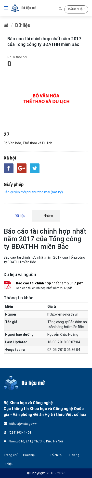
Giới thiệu (30, 455)
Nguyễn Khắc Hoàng (62, 334)
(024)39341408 (20, 432)
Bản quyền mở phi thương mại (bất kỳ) (33, 192)
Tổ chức (56, 455)
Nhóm (48, 215)
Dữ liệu (22, 25)
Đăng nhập (76, 9)
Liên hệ (74, 455)
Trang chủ (11, 455)
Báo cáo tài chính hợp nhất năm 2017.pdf (49, 283)
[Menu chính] (4, 8)
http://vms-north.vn (62, 314)
